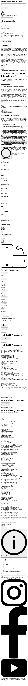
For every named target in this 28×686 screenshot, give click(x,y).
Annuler (2, 136)
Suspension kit (4, 297)
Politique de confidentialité (14, 678)
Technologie (3, 578)
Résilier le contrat (17, 679)
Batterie (2, 291)
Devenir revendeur (14, 577)
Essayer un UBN (4, 329)
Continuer (6, 165)
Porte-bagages (4, 303)
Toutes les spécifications (6, 339)
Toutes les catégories (5, 404)
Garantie (13, 578)
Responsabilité (4, 575)
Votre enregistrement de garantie (11, 15)
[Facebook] (14, 632)
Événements (20, 575)
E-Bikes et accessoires (5, 3)
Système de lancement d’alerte (7, 679)
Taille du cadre (7, 234)
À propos (24, 3)
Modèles (2, 15)
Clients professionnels (5, 577)
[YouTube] (14, 668)
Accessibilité (22, 678)
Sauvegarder (8, 136)
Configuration (3, 326)
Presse (19, 577)
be (4, 680)
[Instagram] (14, 592)
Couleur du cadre (4, 273)
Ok (1, 67)
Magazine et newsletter (12, 575)
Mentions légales (4, 678)
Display (2, 285)
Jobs (22, 577)
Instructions (8, 578)
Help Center (18, 578)
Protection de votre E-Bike (16, 3)
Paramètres (3, 112)
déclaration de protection (21, 106)
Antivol (5, 235)
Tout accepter (9, 112)
